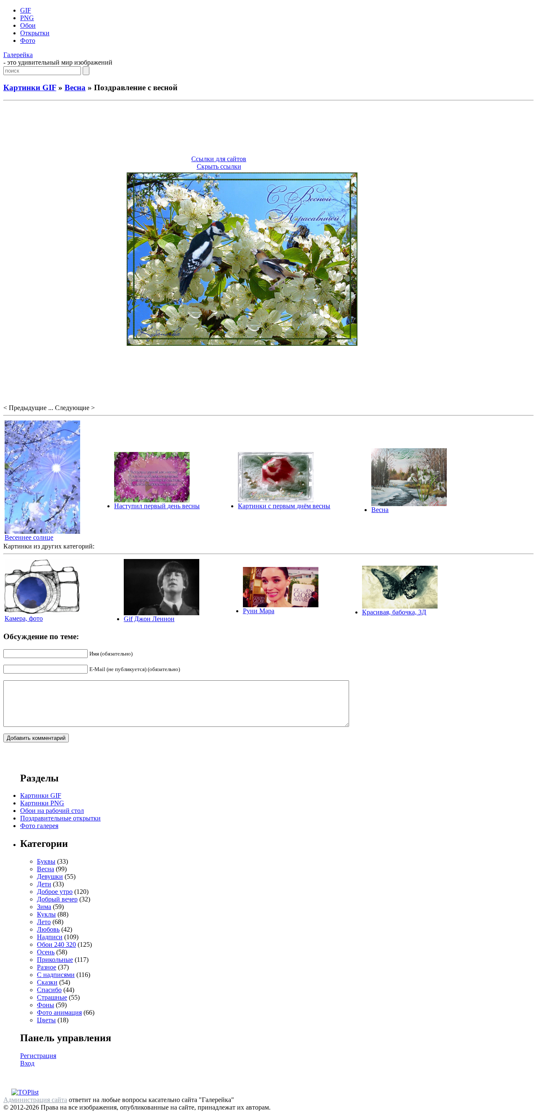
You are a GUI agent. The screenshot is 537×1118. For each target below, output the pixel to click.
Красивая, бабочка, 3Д (394, 612)
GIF (25, 10)
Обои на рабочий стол (52, 810)
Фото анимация (59, 1012)
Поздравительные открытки (60, 818)
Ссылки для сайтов (218, 158)
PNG (27, 17)
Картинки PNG (42, 803)
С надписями (56, 974)
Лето (44, 921)
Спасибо (49, 989)
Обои (28, 25)
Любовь (48, 929)
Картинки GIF (29, 87)
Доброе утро (55, 891)
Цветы (46, 1020)
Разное (46, 967)
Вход (27, 1063)
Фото (27, 40)
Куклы (46, 914)
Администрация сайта (35, 1099)
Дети (44, 884)
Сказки (47, 982)
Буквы (46, 861)
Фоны (45, 1004)
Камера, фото (24, 618)
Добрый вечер (57, 899)
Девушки (50, 876)
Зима (44, 906)
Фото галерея (39, 825)
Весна (75, 87)
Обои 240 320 (56, 944)
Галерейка (18, 54)
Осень (46, 952)
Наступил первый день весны (157, 505)
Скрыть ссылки (219, 166)
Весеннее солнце (29, 537)
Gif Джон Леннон (149, 618)
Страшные (52, 997)
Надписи (50, 936)
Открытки (35, 33)
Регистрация (38, 1055)
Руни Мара (258, 610)
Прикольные (55, 959)
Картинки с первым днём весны (284, 505)
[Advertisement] (268, 129)
